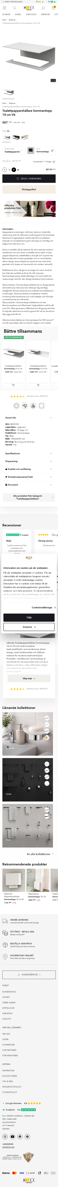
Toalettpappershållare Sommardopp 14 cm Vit (21, 23)
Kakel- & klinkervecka (13, 2)
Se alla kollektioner (39, 854)
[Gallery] (29, 55)
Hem (4, 20)
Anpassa (27, 626)
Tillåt (29, 617)
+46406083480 (7, 1144)
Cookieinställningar (42, 607)
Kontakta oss (8, 1147)
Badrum (12, 20)
